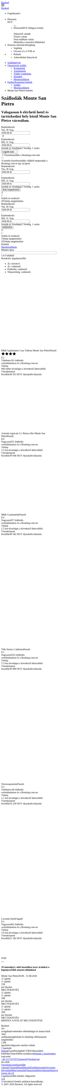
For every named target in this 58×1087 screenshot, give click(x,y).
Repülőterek (23, 1067)
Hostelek (18, 76)
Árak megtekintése (10, 190)
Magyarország (19, 1070)
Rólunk (5, 1051)
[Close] (2, 961)
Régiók (32, 1067)
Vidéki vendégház (22, 73)
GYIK (27, 1051)
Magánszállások (21, 79)
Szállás (17, 85)
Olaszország (31, 1070)
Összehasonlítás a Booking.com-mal (22, 155)
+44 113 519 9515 (10, 1059)
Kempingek (19, 68)
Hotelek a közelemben (45, 1053)
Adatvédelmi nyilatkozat (22, 1053)
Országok (6, 1064)
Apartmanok (20, 71)
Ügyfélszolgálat (16, 1051)
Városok (13, 1067)
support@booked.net (29, 1059)
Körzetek (40, 1067)
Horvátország (44, 1070)
